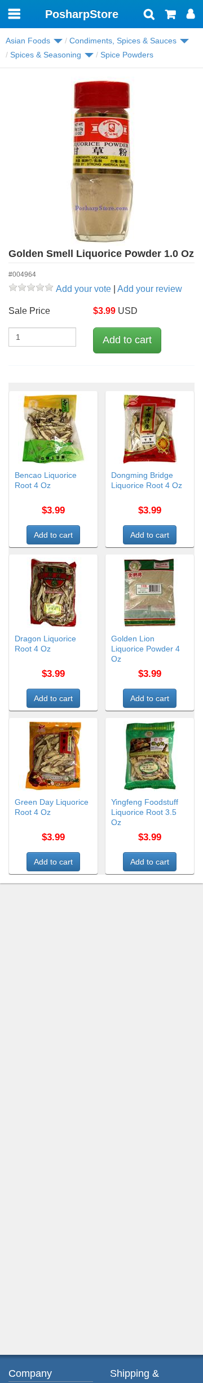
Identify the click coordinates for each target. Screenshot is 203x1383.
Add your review (149, 289)
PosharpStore (81, 14)
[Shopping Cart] (170, 15)
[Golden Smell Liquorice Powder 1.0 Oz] (101, 161)
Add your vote (83, 289)
